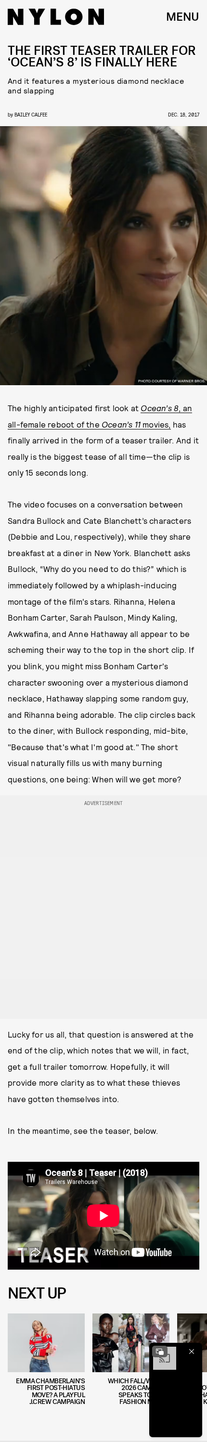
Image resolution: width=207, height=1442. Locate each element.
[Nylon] (56, 17)
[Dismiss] (191, 1351)
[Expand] (160, 1351)
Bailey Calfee (30, 114)
